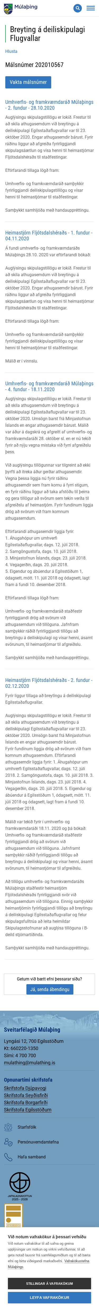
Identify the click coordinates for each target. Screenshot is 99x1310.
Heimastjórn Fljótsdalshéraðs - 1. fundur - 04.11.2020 (48, 235)
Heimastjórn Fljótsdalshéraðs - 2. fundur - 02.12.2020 (48, 683)
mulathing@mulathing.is (29, 1062)
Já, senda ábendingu (49, 989)
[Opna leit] (77, 8)
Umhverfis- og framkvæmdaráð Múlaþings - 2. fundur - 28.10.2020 (49, 105)
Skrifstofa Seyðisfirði (26, 1095)
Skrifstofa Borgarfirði (26, 1102)
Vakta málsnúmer (28, 82)
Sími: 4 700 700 (20, 1055)
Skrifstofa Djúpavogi (25, 1088)
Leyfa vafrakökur (49, 1298)
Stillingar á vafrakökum (49, 1284)
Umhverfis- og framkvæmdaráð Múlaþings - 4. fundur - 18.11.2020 (49, 386)
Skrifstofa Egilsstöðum (27, 1109)
